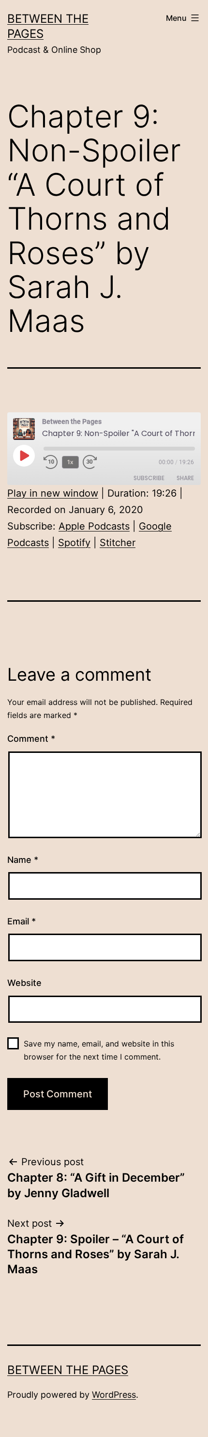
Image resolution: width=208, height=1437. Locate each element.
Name (22, 860)
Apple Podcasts (94, 526)
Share (185, 478)
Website (24, 983)
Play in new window (52, 493)
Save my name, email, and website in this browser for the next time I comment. (99, 1050)
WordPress (114, 1395)
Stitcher (117, 542)
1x (70, 462)
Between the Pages (67, 1370)
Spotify (74, 542)
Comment (31, 739)
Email (21, 921)
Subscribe (149, 478)
